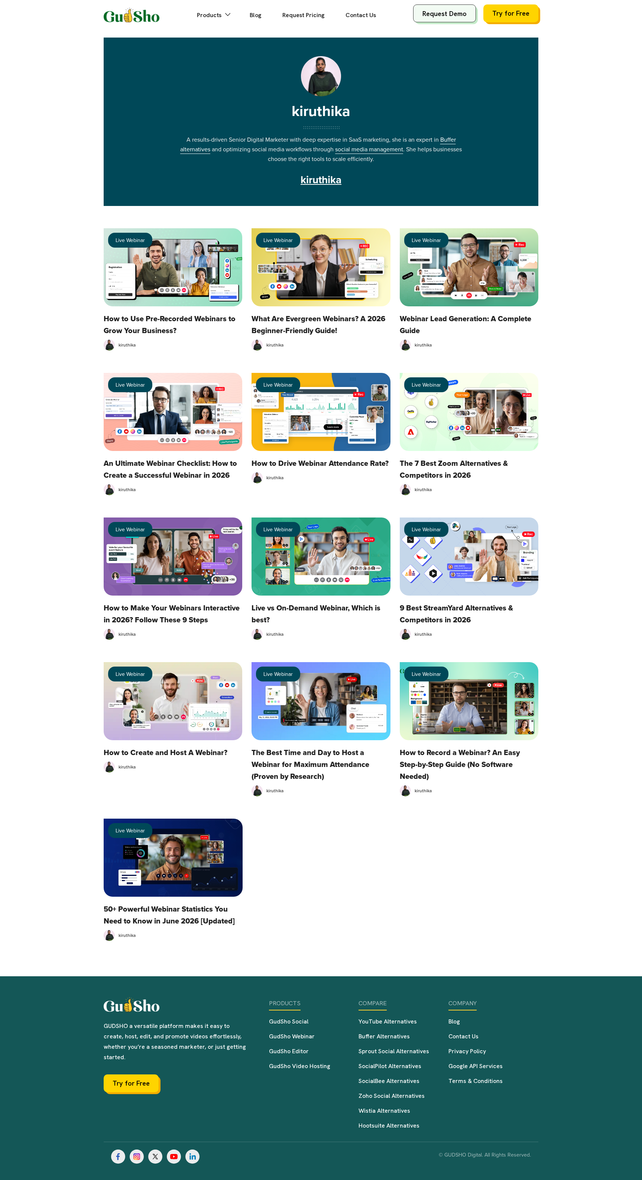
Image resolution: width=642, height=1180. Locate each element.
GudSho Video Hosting (299, 1066)
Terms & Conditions (475, 1081)
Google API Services (475, 1066)
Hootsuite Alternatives (389, 1125)
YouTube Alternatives (388, 1021)
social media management (369, 149)
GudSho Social (288, 1021)
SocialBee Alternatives (389, 1081)
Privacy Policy (467, 1051)
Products (210, 15)
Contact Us (361, 15)
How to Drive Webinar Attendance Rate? (320, 463)
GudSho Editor (289, 1051)
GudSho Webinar (292, 1036)
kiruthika (321, 111)
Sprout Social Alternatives (394, 1051)
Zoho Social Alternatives (392, 1096)
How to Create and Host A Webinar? (165, 752)
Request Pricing (303, 15)
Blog (256, 15)
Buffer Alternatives (384, 1036)
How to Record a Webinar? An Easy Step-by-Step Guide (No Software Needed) (460, 764)
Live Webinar (130, 240)
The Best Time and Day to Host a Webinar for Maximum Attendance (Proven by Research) (310, 764)
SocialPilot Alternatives (390, 1066)
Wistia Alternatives (384, 1111)
